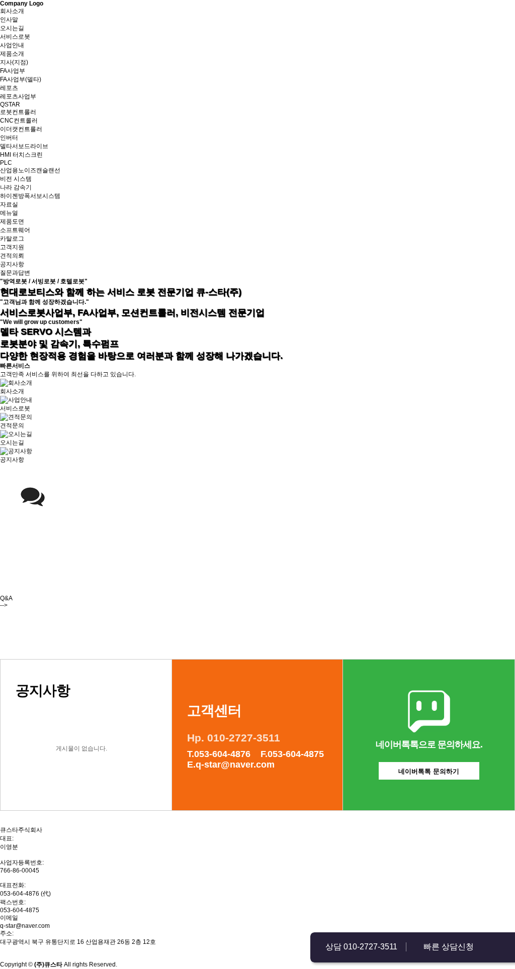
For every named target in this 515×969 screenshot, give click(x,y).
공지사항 (12, 264)
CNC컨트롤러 (19, 120)
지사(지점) (14, 62)
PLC (6, 162)
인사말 (9, 19)
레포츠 (9, 87)
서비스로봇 (15, 36)
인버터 (9, 137)
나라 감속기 (16, 187)
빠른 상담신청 (448, 946)
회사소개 (12, 11)
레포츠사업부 (18, 96)
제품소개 (12, 53)
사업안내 (12, 45)
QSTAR (10, 104)
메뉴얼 (9, 213)
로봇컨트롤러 (18, 112)
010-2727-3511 (370, 946)
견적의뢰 (12, 255)
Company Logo (21, 3)
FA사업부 (12, 70)
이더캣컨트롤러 (21, 129)
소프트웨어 (15, 230)
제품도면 (12, 221)
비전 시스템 (16, 178)
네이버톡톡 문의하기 (428, 771)
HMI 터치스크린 (21, 154)
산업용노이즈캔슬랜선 (30, 170)
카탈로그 (12, 238)
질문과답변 (15, 272)
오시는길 (12, 28)
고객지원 (12, 247)
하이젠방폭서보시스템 (30, 195)
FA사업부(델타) (20, 79)
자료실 (9, 204)
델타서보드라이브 (24, 146)
